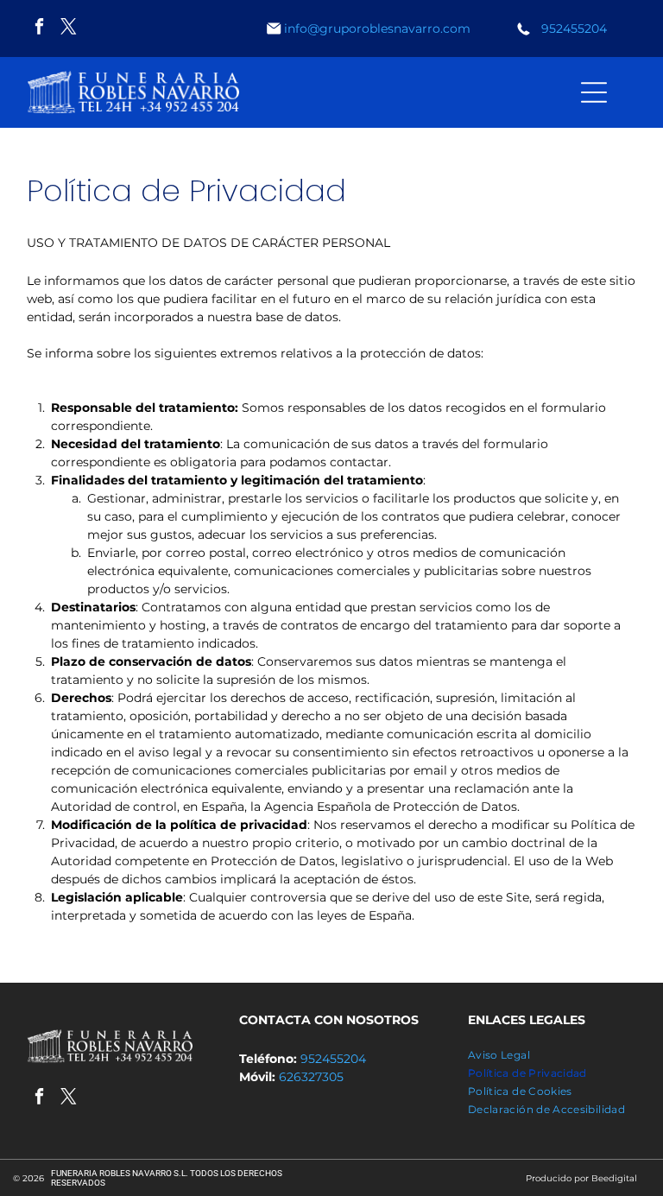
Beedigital (614, 1178)
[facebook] (39, 28)
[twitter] (68, 28)
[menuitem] (551, 1055)
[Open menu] (594, 92)
